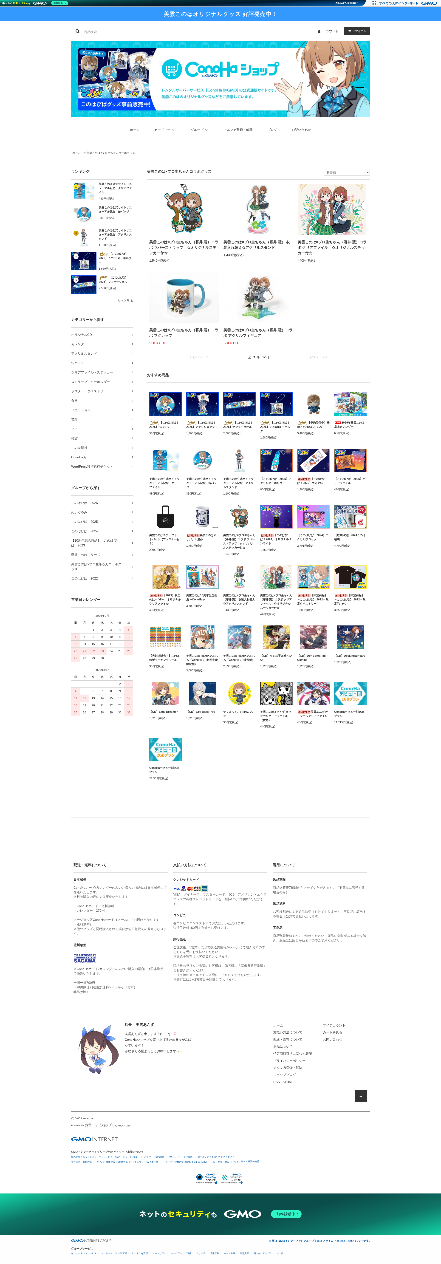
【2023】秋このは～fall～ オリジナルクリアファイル (165, 599)
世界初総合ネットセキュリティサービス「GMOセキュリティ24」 (105, 1157)
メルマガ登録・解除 (238, 130)
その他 (280, 1253)
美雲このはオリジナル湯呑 (201, 537)
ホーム (135, 130)
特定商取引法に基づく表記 (292, 1053)
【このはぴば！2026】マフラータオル (113, 279)
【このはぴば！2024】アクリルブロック (312, 537)
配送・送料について (287, 1039)
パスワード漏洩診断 (154, 1157)
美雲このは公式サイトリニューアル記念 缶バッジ (115, 209)
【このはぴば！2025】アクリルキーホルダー (275, 481)
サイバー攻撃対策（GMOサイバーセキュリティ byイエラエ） (129, 1162)
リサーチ (200, 1253)
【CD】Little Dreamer (163, 711)
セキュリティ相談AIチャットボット (216, 1156)
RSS (276, 1082)
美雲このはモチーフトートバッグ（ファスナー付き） (164, 539)
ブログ (272, 130)
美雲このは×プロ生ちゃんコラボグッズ (111, 153)
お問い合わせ (301, 130)
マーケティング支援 (181, 1253)
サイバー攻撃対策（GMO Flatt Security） (186, 1162)
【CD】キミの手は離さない (276, 658)
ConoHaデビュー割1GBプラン (349, 714)
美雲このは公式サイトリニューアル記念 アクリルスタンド (115, 234)
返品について (283, 1046)
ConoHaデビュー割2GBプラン (164, 770)
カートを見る (332, 1032)
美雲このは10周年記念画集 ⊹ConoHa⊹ (201, 597)
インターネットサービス (83, 1253)
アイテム (359, 31)
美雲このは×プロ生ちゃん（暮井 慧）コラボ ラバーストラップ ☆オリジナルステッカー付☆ (183, 247)
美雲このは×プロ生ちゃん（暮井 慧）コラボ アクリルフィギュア (258, 332)
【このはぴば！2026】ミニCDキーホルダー (115, 258)
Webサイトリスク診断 (181, 1157)
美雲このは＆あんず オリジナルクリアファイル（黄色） (275, 716)
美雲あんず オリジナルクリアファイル (312, 714)
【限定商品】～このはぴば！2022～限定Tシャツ (349, 599)
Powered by (77, 1125)
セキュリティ (159, 1253)
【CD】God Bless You (200, 711)
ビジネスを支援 (140, 1253)
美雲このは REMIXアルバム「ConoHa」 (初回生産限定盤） (202, 660)
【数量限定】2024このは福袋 (349, 537)
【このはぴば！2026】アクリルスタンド (202, 425)
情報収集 (214, 1253)
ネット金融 (229, 1253)
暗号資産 (244, 1253)
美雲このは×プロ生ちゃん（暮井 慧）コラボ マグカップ (183, 332)
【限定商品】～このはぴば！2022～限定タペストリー (312, 599)
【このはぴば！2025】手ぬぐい (311, 481)
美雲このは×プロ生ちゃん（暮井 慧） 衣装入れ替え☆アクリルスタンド (256, 244)
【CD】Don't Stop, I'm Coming (311, 658)
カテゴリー (162, 130)
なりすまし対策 (221, 1162)
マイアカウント (334, 1025)
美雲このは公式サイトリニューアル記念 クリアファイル (115, 188)
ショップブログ (284, 1075)
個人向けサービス (263, 1253)
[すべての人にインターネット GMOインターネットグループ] (409, 3)
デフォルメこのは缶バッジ (238, 714)
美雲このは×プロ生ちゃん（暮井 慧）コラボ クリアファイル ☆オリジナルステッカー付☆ (332, 247)
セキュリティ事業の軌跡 (246, 1161)
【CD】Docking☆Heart (349, 655)
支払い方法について (287, 1032)
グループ (197, 130)
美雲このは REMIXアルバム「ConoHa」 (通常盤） (239, 658)
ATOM (287, 1082)
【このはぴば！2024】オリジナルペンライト (275, 539)
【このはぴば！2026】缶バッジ (164, 425)
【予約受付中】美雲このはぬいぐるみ (313, 425)
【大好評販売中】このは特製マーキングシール (164, 658)
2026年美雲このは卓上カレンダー (349, 424)
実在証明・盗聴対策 (81, 1162)
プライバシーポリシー (289, 1061)
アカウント (330, 31)
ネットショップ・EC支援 (114, 1253)
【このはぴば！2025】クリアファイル (349, 481)
